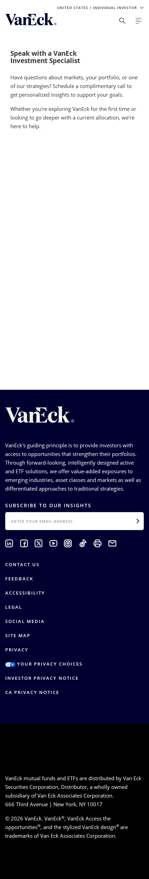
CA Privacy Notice (32, 692)
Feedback (19, 578)
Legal (13, 607)
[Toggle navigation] (138, 20)
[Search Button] (122, 20)
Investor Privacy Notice (42, 678)
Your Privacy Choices (48, 664)
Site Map (17, 635)
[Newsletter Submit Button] (138, 521)
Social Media (25, 621)
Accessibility (25, 593)
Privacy (16, 650)
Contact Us (22, 564)
